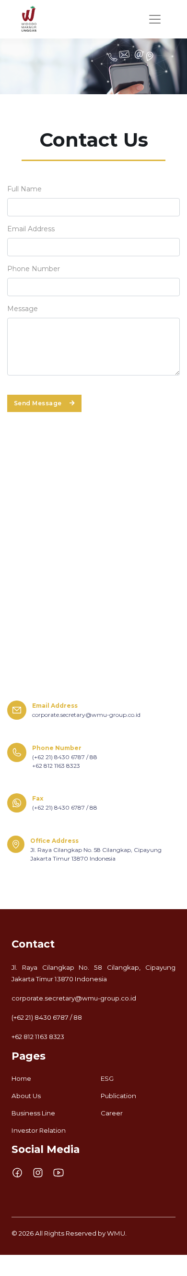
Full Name (24, 189)
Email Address (31, 229)
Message (22, 308)
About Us (26, 1096)
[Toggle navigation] (155, 19)
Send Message (38, 403)
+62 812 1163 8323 (38, 1036)
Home (21, 1078)
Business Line (33, 1113)
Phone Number (33, 268)
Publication (118, 1096)
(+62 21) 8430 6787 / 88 (47, 1017)
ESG (107, 1078)
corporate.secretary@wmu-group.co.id (74, 998)
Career (112, 1113)
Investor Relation (39, 1130)
